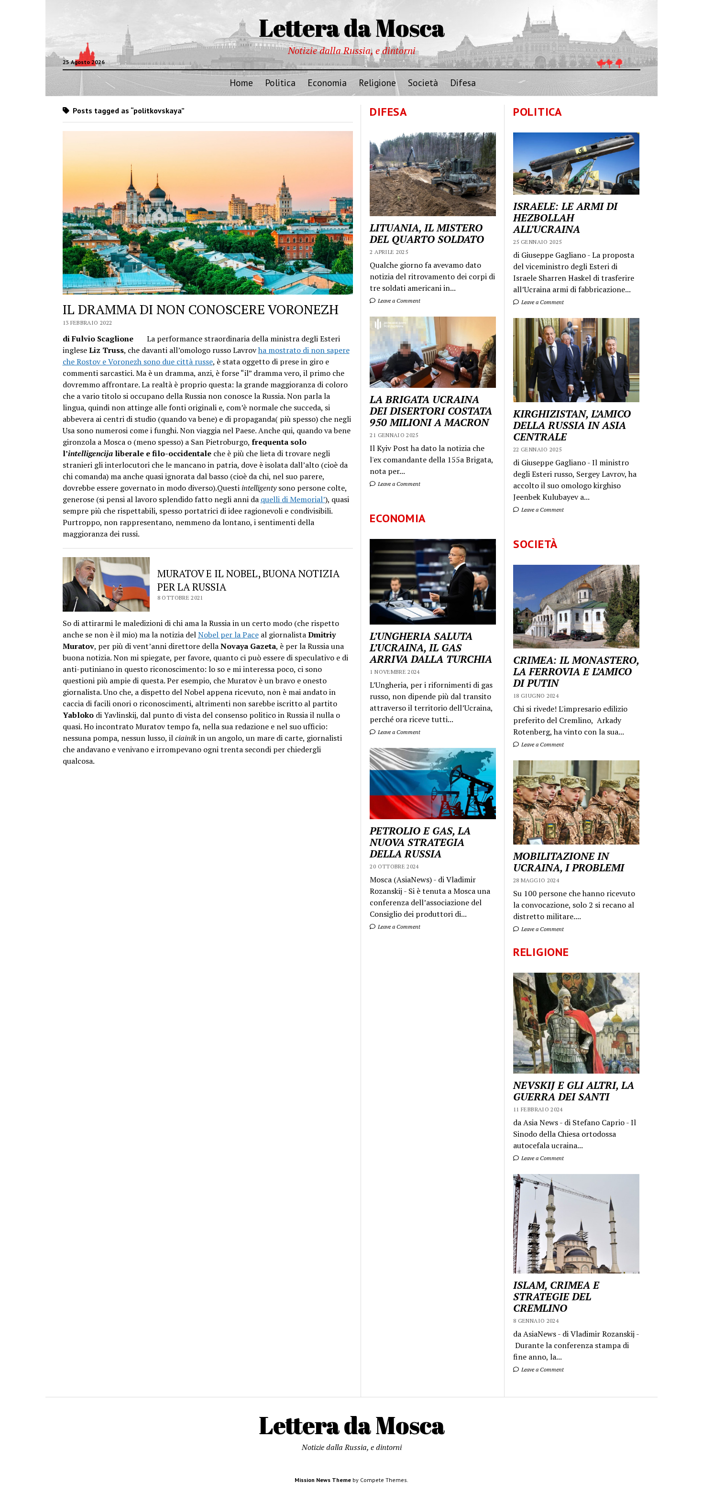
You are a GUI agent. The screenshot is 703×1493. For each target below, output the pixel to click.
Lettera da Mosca (352, 27)
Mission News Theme (323, 1479)
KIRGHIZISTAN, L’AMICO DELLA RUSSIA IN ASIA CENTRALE (572, 425)
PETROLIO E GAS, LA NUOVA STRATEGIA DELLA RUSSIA (420, 842)
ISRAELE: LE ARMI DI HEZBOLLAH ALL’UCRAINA (565, 217)
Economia (327, 82)
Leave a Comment (542, 302)
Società (423, 82)
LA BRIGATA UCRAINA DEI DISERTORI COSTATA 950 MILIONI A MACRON (431, 411)
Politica (280, 82)
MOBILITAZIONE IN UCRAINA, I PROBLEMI (568, 861)
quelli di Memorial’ (293, 499)
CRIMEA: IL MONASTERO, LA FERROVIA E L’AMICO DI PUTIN (576, 671)
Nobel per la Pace (228, 634)
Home (241, 82)
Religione (377, 82)
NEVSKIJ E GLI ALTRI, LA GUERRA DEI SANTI (573, 1090)
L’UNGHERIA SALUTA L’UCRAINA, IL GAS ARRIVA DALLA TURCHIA (431, 647)
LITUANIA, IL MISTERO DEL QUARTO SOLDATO (427, 233)
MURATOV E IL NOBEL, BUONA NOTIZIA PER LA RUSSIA (248, 580)
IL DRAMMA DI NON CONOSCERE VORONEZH (201, 309)
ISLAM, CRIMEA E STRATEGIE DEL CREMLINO (556, 1296)
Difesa (463, 82)
